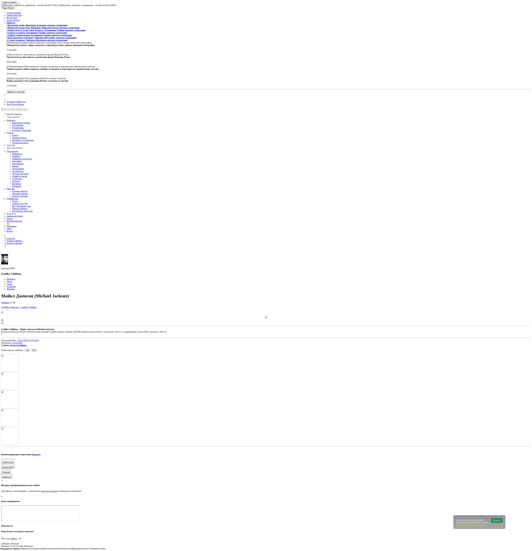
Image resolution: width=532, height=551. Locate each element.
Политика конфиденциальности (73, 548)
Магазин (11, 289)
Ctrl (27, 350)
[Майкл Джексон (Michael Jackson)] (19, 307)
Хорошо (496, 520)
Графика (5, 302)
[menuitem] (24, 102)
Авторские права (97, 548)
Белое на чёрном (18, 345)
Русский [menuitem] (11, 102)
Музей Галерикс (14, 115)
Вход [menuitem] (9, 104)
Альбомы (11, 286)
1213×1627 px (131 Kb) (28, 340)
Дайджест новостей (16, 92)
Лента (9, 281)
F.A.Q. (13, 546)
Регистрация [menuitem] (18, 104)
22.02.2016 (17, 343)
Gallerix (13, 538)
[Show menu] (19, 3)
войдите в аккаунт (49, 491)
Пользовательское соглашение (43, 548)
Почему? (36, 454)
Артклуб (15, 146)
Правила (25, 548)
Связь (9, 284)
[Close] (2, 480)
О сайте (20, 546)
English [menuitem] (18, 102)
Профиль (11, 279)
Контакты (28, 546)
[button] (14, 13)
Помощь (5, 546)
